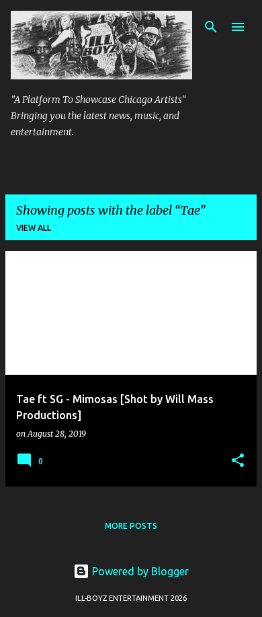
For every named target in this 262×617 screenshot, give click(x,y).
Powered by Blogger (139, 571)
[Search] (211, 27)
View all (33, 227)
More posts (131, 525)
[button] (238, 461)
